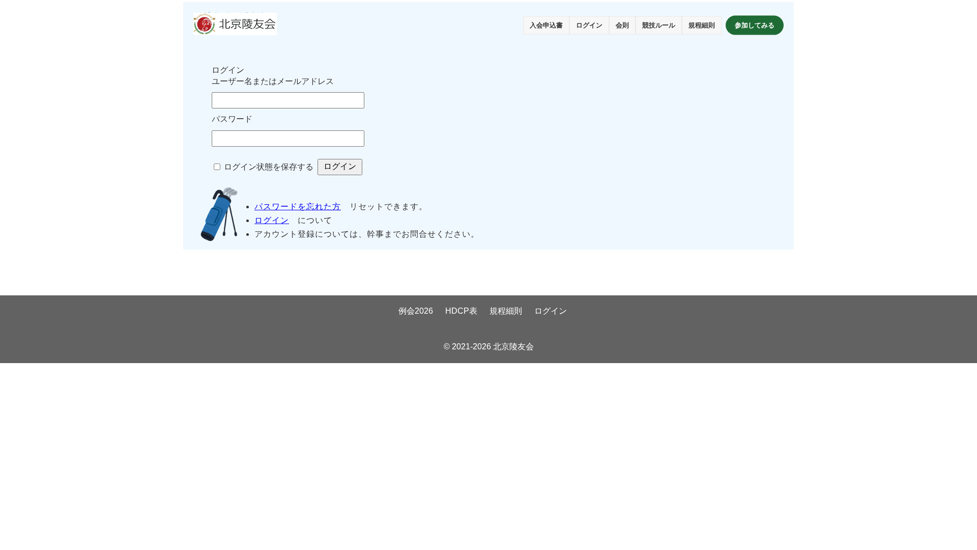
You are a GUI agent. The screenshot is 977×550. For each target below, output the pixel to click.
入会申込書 (546, 25)
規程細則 (701, 25)
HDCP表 (461, 311)
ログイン (589, 25)
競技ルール (658, 25)
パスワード (232, 119)
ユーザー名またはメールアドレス (273, 81)
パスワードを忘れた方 (297, 206)
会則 (622, 25)
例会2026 (415, 311)
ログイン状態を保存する (268, 166)
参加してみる (754, 25)
